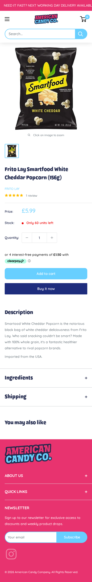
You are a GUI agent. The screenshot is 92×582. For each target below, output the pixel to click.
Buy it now (46, 288)
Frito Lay (12, 189)
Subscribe (72, 537)
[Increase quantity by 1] (52, 238)
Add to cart (46, 273)
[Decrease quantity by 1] (27, 238)
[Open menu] (7, 19)
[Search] (81, 34)
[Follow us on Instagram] (11, 555)
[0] (83, 19)
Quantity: (12, 238)
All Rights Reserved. (64, 572)
